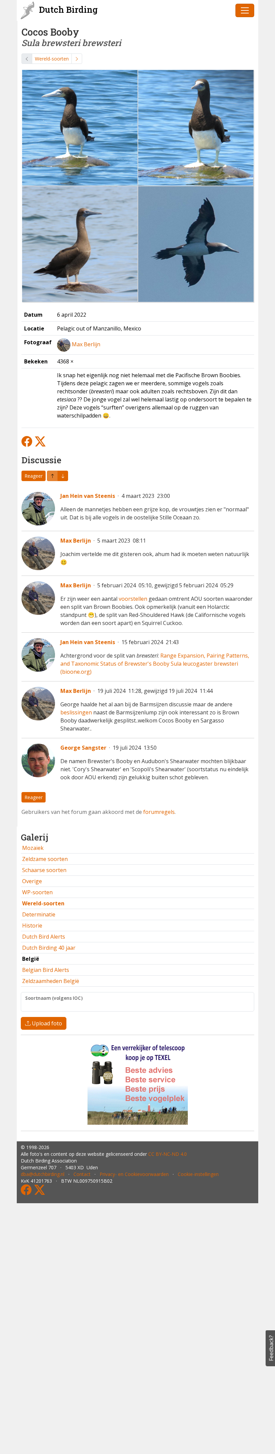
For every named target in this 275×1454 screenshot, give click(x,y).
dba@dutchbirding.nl (42, 1174)
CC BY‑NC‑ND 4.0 (167, 1154)
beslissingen (76, 712)
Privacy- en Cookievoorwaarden (134, 1174)
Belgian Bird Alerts (45, 970)
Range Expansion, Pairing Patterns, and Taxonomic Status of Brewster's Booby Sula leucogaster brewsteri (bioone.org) (154, 663)
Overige (32, 881)
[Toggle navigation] (244, 10)
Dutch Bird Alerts (43, 936)
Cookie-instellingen (198, 1174)
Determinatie (38, 914)
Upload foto (46, 1023)
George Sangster (83, 747)
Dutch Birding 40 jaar (48, 947)
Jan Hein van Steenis (87, 496)
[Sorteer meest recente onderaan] (52, 476)
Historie (32, 925)
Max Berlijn (86, 344)
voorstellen (133, 598)
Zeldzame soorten (45, 859)
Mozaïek (33, 848)
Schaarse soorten (44, 870)
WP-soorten (37, 892)
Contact (82, 1174)
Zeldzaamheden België (50, 981)
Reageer (33, 476)
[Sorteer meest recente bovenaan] (62, 476)
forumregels (159, 812)
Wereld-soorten (52, 58)
